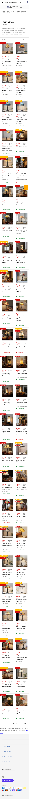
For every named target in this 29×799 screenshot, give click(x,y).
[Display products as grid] (24, 39)
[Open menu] (2, 2)
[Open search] (20, 2)
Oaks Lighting (5, 206)
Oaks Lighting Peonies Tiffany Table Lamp (7, 656)
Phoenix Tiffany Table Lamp (6, 346)
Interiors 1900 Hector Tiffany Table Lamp (6, 600)
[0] (26, 2)
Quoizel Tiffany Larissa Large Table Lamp (7, 517)
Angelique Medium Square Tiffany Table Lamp (6, 375)
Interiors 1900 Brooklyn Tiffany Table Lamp (21, 600)
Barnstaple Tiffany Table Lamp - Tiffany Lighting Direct (21, 433)
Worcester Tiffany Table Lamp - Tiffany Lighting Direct (21, 175)
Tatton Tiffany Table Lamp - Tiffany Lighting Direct (7, 61)
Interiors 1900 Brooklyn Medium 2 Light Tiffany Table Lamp (21, 232)
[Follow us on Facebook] (3, 777)
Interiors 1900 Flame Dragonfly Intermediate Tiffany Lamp (21, 61)
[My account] (23, 2)
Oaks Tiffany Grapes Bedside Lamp (20, 203)
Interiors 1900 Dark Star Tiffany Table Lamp (7, 573)
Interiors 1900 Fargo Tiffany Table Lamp (20, 461)
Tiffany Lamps (8, 16)
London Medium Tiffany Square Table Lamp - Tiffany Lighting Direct (21, 261)
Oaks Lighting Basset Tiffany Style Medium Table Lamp (21, 318)
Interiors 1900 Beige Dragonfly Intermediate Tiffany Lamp (21, 289)
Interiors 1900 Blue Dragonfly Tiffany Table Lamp (7, 119)
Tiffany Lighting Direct (7, 65)
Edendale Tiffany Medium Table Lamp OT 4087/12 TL (7, 261)
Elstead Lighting (5, 520)
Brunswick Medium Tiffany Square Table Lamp (6, 404)
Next (25, 723)
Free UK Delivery (16, 7)
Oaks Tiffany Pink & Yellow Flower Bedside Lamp (7, 289)
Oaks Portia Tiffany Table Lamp (7, 461)
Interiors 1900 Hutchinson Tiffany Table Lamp (6, 628)
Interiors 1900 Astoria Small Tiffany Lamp (21, 685)
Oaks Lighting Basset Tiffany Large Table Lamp (7, 317)
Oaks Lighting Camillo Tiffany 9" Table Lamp (7, 685)
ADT (17, 149)
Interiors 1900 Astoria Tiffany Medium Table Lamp (7, 545)
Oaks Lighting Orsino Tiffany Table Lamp (21, 712)
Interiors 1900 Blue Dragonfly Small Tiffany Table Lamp (21, 119)
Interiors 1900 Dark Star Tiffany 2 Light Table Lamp (7, 175)
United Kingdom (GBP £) (7, 769)
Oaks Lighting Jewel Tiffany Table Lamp (20, 544)
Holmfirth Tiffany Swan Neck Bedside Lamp (7, 147)
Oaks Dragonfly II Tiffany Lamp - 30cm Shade (21, 627)
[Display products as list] (26, 39)
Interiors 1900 (19, 65)
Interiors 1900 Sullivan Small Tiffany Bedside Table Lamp (21, 90)
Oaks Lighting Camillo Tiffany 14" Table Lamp (21, 517)
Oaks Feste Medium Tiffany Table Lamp (6, 712)
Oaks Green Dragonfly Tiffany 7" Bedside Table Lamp (21, 489)
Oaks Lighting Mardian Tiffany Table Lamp (7, 488)
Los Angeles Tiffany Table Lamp (20, 346)
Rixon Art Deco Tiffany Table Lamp (7, 231)
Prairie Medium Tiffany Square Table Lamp (21, 403)
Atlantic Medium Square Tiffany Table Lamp (21, 374)
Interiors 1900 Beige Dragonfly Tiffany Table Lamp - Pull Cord (21, 657)
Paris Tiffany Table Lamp (21, 146)
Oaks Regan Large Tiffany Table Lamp (20, 573)
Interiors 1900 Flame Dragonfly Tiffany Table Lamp (7, 90)
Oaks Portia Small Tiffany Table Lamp (6, 203)
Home (3, 16)
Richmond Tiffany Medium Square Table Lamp (7, 433)
